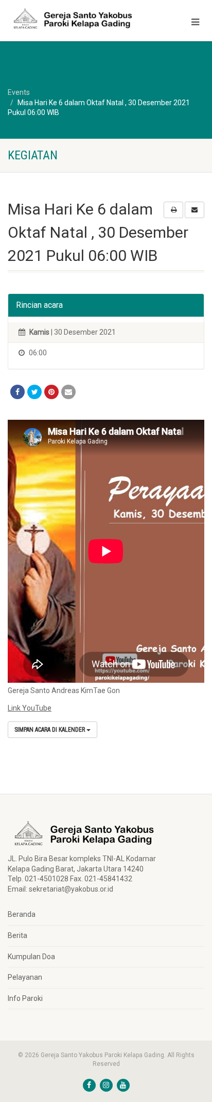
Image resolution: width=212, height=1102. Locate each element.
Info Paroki (25, 998)
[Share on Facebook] (17, 392)
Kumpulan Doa (31, 956)
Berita (17, 935)
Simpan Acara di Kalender (50, 729)
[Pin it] (51, 392)
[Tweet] (34, 392)
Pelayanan (25, 977)
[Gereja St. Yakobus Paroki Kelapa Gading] (71, 18)
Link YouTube (29, 708)
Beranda (22, 914)
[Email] (68, 392)
